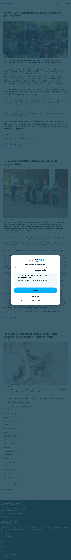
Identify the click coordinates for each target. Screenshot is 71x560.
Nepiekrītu (35, 296)
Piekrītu (35, 290)
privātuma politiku (40, 270)
